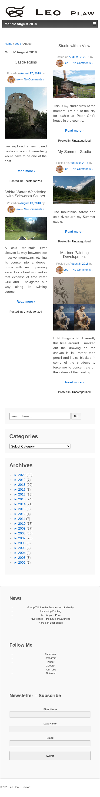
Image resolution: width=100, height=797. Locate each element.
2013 (22, 509)
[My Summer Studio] (74, 190)
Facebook (50, 654)
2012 (22, 514)
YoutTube (50, 669)
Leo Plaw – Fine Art (19, 787)
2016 (22, 494)
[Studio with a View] (74, 84)
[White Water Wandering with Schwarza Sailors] (26, 228)
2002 (22, 562)
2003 (22, 557)
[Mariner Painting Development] (74, 303)
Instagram (50, 658)
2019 (22, 480)
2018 (18, 43)
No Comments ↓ (34, 79)
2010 (22, 523)
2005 (22, 548)
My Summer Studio (74, 151)
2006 (22, 543)
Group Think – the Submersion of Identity (50, 607)
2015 (22, 499)
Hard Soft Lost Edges (51, 622)
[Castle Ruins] (26, 113)
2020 (22, 475)
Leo (17, 79)
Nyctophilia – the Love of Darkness (50, 618)
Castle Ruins (26, 62)
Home (8, 43)
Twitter (50, 661)
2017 (22, 489)
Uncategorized (32, 181)
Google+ (50, 665)
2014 (22, 504)
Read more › (26, 171)
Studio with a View (74, 46)
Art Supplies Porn (50, 615)
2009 (22, 528)
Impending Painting (50, 611)
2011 (21, 519)
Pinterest (51, 673)
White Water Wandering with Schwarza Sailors (25, 194)
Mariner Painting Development (74, 255)
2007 (22, 538)
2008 (22, 533)
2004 (22, 553)
